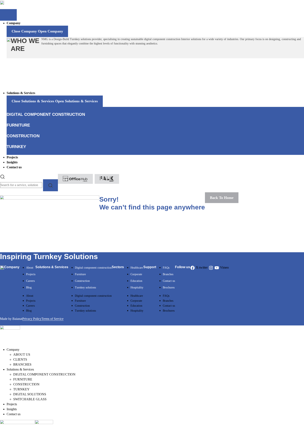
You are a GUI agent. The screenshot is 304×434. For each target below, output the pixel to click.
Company (13, 349)
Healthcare (136, 267)
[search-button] (50, 185)
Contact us (169, 280)
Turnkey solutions (85, 287)
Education (136, 280)
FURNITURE (22, 379)
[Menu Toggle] (8, 15)
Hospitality (136, 287)
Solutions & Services (20, 369)
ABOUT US (21, 354)
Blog (29, 287)
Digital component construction (93, 267)
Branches (168, 274)
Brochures (169, 287)
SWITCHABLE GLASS (30, 399)
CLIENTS (20, 359)
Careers (30, 280)
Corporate (136, 274)
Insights (12, 409)
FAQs (166, 267)
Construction (82, 280)
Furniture (80, 274)
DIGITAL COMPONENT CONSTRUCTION (44, 374)
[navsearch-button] (2, 176)
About (29, 267)
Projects (30, 274)
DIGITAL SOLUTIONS (29, 394)
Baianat (17, 318)
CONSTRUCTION (26, 384)
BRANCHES (22, 364)
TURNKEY (21, 389)
